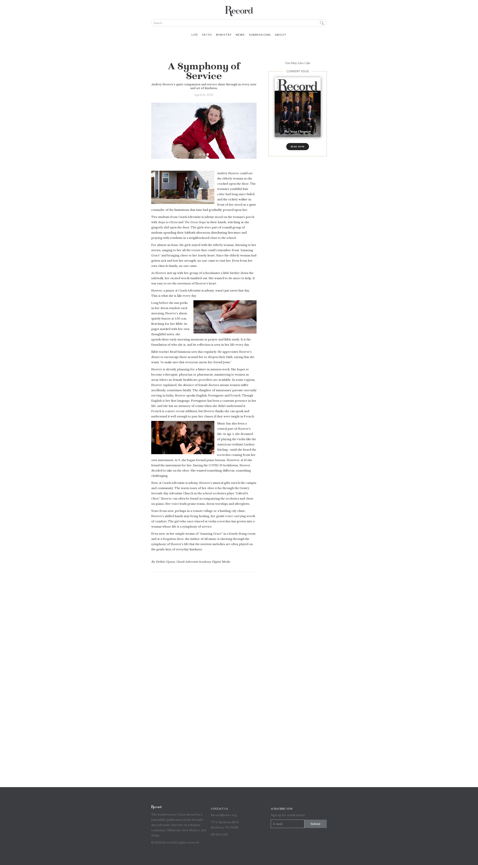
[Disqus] (204, 625)
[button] (200, 154)
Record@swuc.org (224, 815)
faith (207, 34)
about (280, 34)
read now (298, 146)
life (195, 34)
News (240, 34)
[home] (239, 11)
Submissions (260, 34)
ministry (224, 34)
